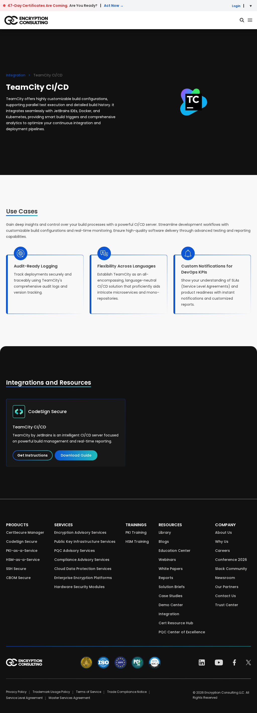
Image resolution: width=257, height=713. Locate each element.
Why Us (221, 541)
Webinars (167, 559)
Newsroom (225, 577)
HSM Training (137, 541)
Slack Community (231, 568)
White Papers (171, 568)
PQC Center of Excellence (182, 632)
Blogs (164, 541)
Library (165, 532)
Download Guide (76, 455)
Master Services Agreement (69, 698)
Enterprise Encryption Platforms (83, 577)
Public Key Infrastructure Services (84, 541)
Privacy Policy (16, 692)
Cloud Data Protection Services (82, 568)
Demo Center (171, 604)
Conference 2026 (231, 559)
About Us (223, 532)
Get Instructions (32, 455)
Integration (15, 75)
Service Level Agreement (24, 698)
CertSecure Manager (25, 532)
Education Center (174, 550)
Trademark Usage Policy (51, 692)
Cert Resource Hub (176, 623)
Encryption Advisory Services (80, 532)
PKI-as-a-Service (21, 550)
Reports (166, 577)
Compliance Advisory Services (81, 559)
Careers (222, 550)
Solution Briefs (172, 586)
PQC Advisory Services (74, 550)
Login (236, 6)
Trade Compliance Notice (127, 692)
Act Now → (113, 5)
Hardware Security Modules (79, 586)
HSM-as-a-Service (23, 559)
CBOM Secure (18, 577)
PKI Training (136, 532)
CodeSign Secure (21, 541)
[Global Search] (242, 20)
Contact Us (225, 595)
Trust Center (226, 604)
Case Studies (170, 595)
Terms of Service (88, 692)
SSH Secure (16, 568)
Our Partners (226, 586)
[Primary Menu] (250, 20)
